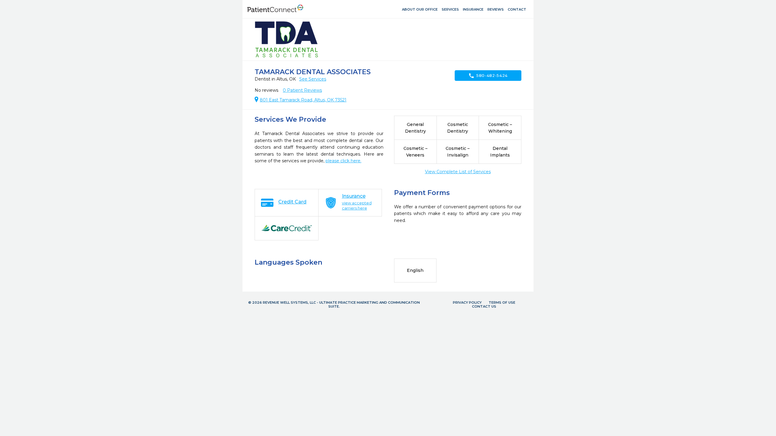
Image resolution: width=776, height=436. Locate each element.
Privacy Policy (467, 302)
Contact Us (484, 306)
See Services (312, 79)
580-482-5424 (488, 76)
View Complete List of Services (458, 171)
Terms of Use (502, 302)
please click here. (343, 161)
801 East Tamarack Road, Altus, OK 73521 (303, 100)
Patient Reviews (302, 90)
